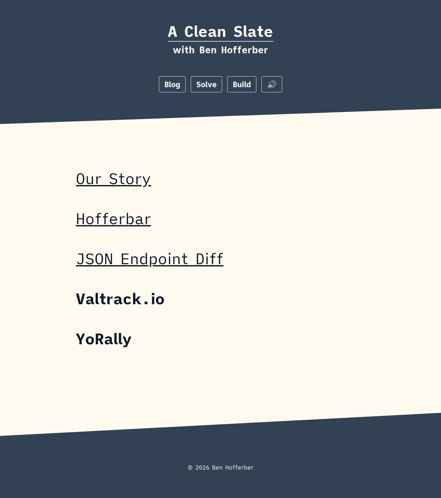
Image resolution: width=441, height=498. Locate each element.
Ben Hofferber (233, 49)
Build (242, 84)
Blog (172, 84)
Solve (206, 84)
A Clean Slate (220, 31)
